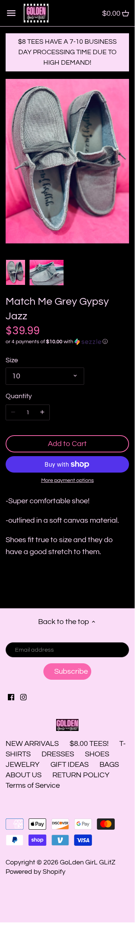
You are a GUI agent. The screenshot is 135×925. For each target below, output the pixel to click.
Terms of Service (33, 785)
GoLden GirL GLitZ (88, 862)
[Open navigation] (11, 13)
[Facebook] (11, 697)
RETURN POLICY (81, 775)
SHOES (97, 754)
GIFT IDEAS (69, 764)
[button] (67, 341)
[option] (15, 272)
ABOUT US (24, 775)
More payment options (67, 480)
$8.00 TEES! (90, 743)
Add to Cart (67, 444)
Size (12, 360)
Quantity (19, 396)
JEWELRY (23, 764)
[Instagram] (23, 697)
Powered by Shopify (35, 871)
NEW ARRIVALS (32, 743)
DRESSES (58, 754)
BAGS (109, 764)
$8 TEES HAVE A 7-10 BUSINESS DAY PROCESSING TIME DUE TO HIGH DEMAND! (67, 52)
